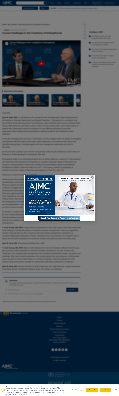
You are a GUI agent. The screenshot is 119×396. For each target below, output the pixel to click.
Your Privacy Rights (78, 390)
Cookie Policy (27, 394)
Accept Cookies (105, 390)
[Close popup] (92, 177)
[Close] (116, 390)
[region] (59, 390)
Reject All (92, 390)
